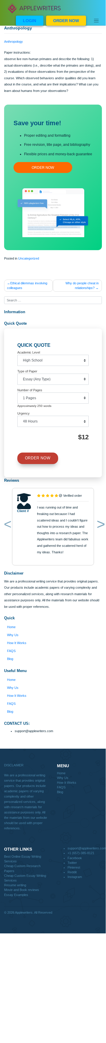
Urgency (23, 413)
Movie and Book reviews (21, 890)
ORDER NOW (66, 20)
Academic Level (28, 352)
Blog (10, 659)
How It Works (16, 643)
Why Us (12, 635)
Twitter (72, 862)
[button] (6, 525)
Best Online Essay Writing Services (22, 859)
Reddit (72, 872)
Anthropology (13, 41)
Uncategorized (28, 258)
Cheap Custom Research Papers (22, 868)
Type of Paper (27, 371)
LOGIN (29, 20)
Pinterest (74, 867)
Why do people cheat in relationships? (82, 285)
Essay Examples (16, 895)
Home (11, 627)
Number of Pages (29, 390)
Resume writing (15, 885)
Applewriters (24, 912)
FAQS (11, 651)
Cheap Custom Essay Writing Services (25, 878)
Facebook (75, 858)
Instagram (75, 877)
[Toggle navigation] (96, 20)
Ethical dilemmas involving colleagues (27, 285)
